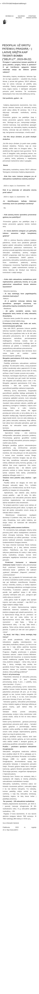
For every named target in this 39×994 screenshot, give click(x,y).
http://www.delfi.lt (12, 830)
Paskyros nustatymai (7, 937)
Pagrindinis (4, 40)
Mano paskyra (5, 930)
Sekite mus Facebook (10, 882)
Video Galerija (5, 895)
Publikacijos (4, 902)
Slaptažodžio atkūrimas (8, 941)
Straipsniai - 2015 (14, 40)
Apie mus (4, 911)
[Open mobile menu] (1, 30)
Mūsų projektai (5, 921)
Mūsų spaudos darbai (7, 898)
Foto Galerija (5, 891)
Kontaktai (4, 914)
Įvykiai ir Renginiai (6, 918)
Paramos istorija (6, 933)
